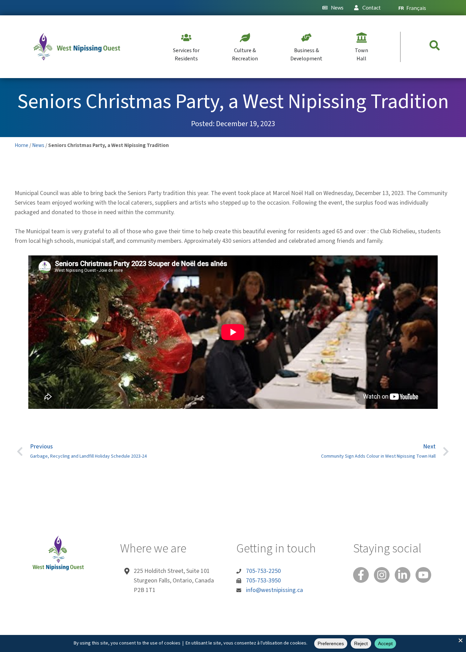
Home (21, 145)
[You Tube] (423, 575)
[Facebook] (361, 575)
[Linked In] (402, 575)
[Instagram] (382, 575)
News (38, 145)
